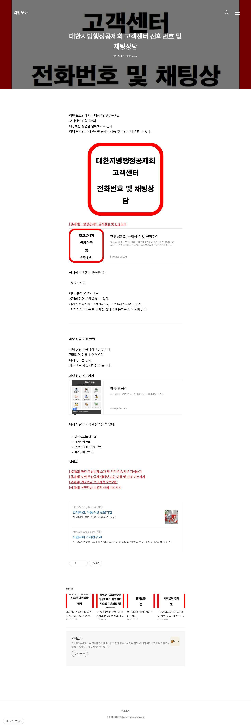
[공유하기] (80, 563)
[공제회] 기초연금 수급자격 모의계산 (93, 482)
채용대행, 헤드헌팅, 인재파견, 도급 (94, 517)
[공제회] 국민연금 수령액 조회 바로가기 (95, 487)
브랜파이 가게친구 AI (87, 537)
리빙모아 (21, 12)
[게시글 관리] (84, 563)
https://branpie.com (84, 531)
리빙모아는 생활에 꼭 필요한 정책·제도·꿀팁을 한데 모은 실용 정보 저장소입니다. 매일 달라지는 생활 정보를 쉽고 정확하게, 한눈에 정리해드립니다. (121, 645)
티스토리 (125, 710)
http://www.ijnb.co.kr (84, 507)
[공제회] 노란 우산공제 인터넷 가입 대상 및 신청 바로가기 (107, 477)
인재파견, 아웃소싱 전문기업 (92, 512)
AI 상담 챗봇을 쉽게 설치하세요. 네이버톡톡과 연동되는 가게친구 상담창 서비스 (122, 541)
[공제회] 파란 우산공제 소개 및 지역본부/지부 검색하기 (105, 471)
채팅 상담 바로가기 (81, 375)
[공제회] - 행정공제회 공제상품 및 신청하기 (97, 224)
